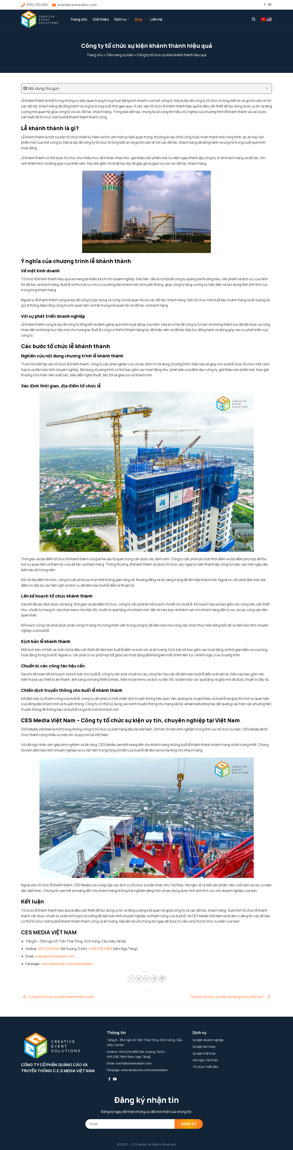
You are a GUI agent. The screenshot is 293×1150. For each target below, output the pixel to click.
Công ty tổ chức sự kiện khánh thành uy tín (61, 996)
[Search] (253, 19)
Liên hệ (156, 19)
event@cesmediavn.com (77, 4)
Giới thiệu (101, 19)
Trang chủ (78, 19)
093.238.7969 (101, 948)
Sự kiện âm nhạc (204, 1047)
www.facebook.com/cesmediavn (67, 963)
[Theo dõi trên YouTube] (269, 4)
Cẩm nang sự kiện (119, 55)
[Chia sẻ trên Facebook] (131, 978)
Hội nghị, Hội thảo (205, 1060)
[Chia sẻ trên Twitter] (138, 978)
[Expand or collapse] (267, 88)
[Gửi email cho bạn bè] (146, 978)
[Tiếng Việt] (263, 19)
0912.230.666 (37, 4)
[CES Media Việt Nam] (42, 19)
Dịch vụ (120, 19)
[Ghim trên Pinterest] (154, 978)
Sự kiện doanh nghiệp (208, 1040)
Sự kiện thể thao (204, 1053)
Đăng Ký (188, 1123)
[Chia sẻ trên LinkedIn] (162, 978)
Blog (138, 19)
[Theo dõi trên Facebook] (264, 4)
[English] (269, 19)
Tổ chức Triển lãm (205, 1067)
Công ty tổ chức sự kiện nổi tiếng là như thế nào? (227, 996)
